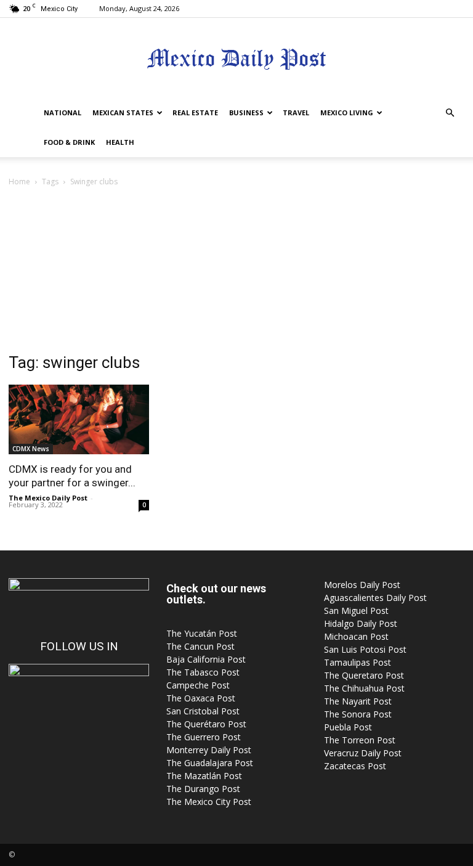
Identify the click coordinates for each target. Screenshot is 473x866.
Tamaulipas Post (357, 662)
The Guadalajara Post (209, 763)
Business (246, 112)
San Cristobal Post (203, 711)
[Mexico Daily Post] (236, 59)
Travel (296, 112)
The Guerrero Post (203, 737)
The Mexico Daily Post (48, 497)
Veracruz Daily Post (363, 753)
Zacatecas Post (355, 766)
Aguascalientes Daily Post (375, 597)
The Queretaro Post (364, 675)
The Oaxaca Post (200, 698)
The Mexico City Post (208, 801)
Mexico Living (346, 112)
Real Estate (195, 112)
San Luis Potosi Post (365, 649)
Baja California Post (206, 659)
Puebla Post (348, 727)
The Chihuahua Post (364, 688)
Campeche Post (198, 685)
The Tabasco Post (203, 672)
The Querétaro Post (206, 724)
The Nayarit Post (358, 701)
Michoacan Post (356, 636)
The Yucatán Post (201, 633)
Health (120, 142)
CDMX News (30, 448)
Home (19, 181)
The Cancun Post (200, 646)
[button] (449, 113)
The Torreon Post (359, 740)
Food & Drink (69, 142)
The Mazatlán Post (204, 776)
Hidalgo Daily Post (360, 623)
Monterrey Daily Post (208, 750)
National (62, 112)
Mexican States (122, 112)
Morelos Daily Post (362, 584)
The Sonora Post (358, 714)
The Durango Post (203, 789)
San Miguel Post (356, 610)
